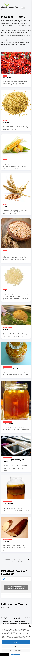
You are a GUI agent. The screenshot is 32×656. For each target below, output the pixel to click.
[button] (29, 626)
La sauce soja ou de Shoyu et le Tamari (14, 460)
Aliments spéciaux (7, 539)
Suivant (19, 561)
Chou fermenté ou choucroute (14, 369)
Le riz (4, 291)
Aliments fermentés (7, 327)
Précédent (6, 559)
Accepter (16, 642)
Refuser (16, 646)
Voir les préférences (16, 650)
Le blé (5, 206)
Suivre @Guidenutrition (7, 607)
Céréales (5, 75)
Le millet (6, 122)
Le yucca (6, 542)
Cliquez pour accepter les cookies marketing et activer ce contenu (16, 587)
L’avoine (6, 252)
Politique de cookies (15, 654)
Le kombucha (8, 503)
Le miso (5, 329)
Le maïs (5, 161)
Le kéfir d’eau (8, 424)
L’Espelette (7, 78)
